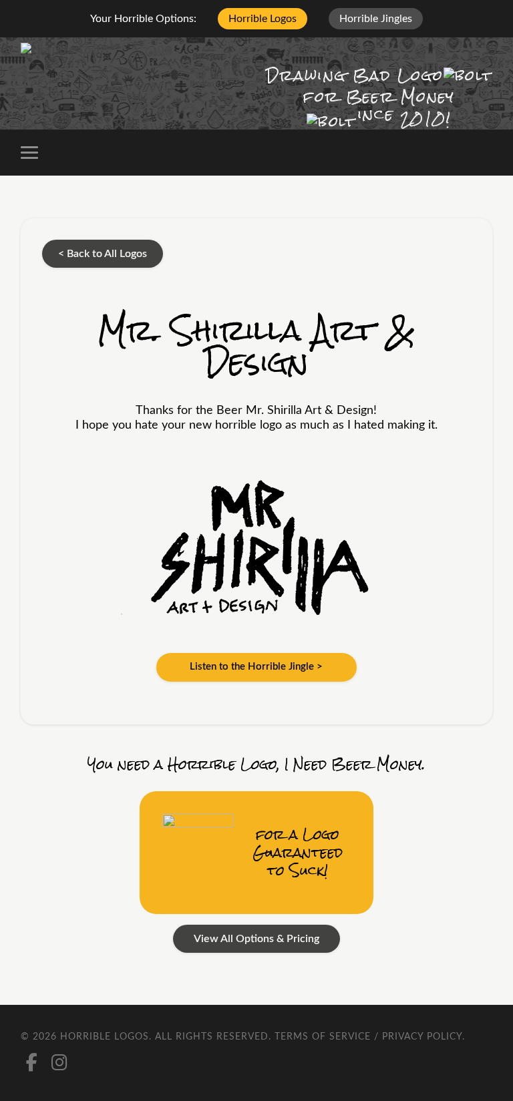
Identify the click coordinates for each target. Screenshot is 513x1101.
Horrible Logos (262, 18)
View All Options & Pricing (256, 938)
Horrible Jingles (375, 18)
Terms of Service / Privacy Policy (368, 1037)
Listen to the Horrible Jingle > (256, 667)
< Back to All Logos (102, 253)
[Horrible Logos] (65, 50)
